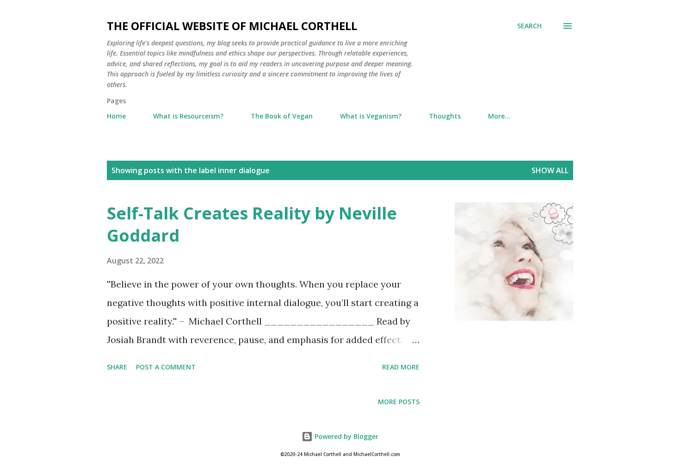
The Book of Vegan (282, 116)
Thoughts (445, 116)
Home (116, 116)
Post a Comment (166, 366)
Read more (401, 366)
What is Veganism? (371, 116)
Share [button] (117, 366)
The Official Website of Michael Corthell (232, 25)
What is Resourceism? (188, 116)
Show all (550, 170)
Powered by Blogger (345, 436)
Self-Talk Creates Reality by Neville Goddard (252, 224)
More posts (399, 401)
